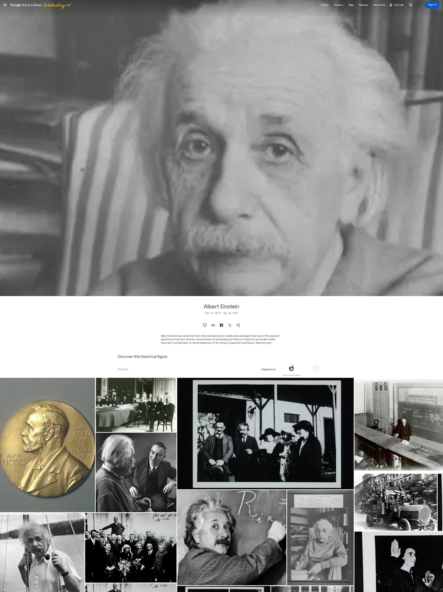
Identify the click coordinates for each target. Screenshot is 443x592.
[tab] (291, 369)
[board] (231, 537)
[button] (5, 5)
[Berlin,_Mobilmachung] (395, 502)
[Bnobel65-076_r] (47, 445)
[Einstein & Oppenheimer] (136, 472)
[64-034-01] (265, 433)
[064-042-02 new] (136, 405)
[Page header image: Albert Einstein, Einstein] (221, 148)
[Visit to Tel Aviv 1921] (131, 548)
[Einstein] (320, 537)
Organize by (268, 369)
